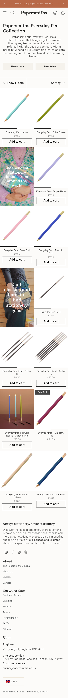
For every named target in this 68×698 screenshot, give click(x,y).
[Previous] (4, 3)
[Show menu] (4, 12)
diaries (22, 533)
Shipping (7, 600)
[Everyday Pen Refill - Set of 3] (17, 347)
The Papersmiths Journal (16, 566)
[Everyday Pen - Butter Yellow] (17, 471)
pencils (53, 533)
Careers (7, 582)
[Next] (63, 3)
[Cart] (63, 12)
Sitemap (7, 629)
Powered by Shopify (37, 691)
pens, (44, 533)
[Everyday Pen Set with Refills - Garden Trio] (17, 409)
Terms (6, 612)
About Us (8, 571)
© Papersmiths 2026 (13, 691)
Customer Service (12, 595)
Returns (7, 606)
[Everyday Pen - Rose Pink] (17, 226)
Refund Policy (10, 617)
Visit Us (7, 577)
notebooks (34, 533)
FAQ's (6, 623)
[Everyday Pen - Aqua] (17, 108)
